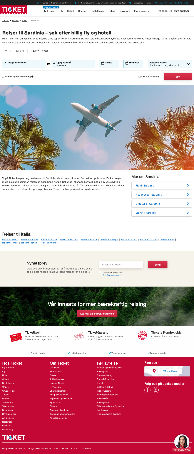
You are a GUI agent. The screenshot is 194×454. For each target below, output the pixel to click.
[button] (7, 51)
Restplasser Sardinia (148, 194)
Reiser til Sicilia (49, 239)
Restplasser (97, 11)
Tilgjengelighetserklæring (62, 414)
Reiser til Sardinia (69, 239)
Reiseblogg (7, 429)
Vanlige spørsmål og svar (109, 367)
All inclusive (8, 418)
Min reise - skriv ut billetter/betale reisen (172, 3)
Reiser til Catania (148, 239)
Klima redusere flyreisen (109, 414)
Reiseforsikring (104, 375)
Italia (24, 20)
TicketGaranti (104, 391)
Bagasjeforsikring (105, 379)
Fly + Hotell (49, 11)
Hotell (70, 11)
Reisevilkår (102, 398)
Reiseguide (102, 371)
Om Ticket (55, 367)
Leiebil (5, 398)
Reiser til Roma (10, 239)
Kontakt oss (56, 371)
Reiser (15, 20)
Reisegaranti (103, 402)
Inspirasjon (102, 410)
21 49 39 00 (165, 11)
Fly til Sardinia (144, 185)
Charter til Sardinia (147, 203)
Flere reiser (142, 11)
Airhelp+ (101, 383)
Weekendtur (8, 406)
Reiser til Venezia (29, 239)
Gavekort (125, 11)
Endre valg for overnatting (18, 77)
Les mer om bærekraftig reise (97, 313)
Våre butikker (181, 11)
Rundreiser (7, 410)
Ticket (5, 20)
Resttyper (7, 422)
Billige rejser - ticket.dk (39, 448)
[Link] (148, 390)
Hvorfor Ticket (57, 383)
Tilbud (112, 11)
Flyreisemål (55, 387)
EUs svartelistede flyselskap (111, 406)
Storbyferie (7, 402)
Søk (178, 76)
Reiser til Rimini (10, 243)
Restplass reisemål (59, 395)
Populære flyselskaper (61, 398)
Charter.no (85, 448)
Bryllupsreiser (9, 414)
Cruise (5, 387)
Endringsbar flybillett (107, 395)
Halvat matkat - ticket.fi (66, 448)
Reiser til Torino (29, 243)
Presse (53, 375)
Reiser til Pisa (167, 239)
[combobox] (26, 65)
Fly (61, 11)
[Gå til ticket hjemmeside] (13, 9)
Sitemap (54, 406)
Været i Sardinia (145, 212)
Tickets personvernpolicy (113, 275)
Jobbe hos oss (57, 379)
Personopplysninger (59, 410)
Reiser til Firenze (89, 239)
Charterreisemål (58, 391)
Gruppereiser (8, 391)
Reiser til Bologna (109, 239)
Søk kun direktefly (150, 77)
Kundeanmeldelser (59, 418)
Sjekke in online (105, 387)
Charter (82, 11)
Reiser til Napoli (129, 239)
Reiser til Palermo (49, 243)
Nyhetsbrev (55, 402)
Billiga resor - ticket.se (13, 448)
